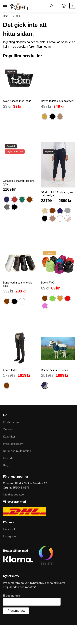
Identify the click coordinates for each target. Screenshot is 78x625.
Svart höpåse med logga (17, 100)
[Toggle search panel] (52, 6)
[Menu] (5, 6)
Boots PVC (47, 282)
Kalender (8, 458)
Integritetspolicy (13, 443)
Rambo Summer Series (54, 370)
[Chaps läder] (20, 348)
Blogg (6, 465)
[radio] (45, 117)
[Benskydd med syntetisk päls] (20, 261)
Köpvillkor (9, 436)
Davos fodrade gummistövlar (57, 100)
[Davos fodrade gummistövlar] (58, 79)
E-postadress (11, 595)
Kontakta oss (11, 422)
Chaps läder (10, 370)
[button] (71, 6)
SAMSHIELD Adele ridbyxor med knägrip (57, 194)
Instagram (9, 536)
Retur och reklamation (17, 450)
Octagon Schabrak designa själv (18, 182)
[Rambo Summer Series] (58, 348)
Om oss (8, 429)
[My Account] (63, 6)
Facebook (9, 529)
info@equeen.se (13, 494)
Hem (5, 16)
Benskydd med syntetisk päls (17, 284)
